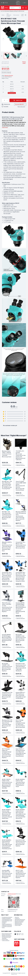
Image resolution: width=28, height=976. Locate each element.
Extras (3, 927)
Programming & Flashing (7, 917)
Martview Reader (18, 924)
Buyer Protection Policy (7, 933)
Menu (6, 7)
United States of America (18, 3)
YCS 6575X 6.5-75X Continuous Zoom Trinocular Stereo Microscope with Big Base (7, 695)
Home (3, 14)
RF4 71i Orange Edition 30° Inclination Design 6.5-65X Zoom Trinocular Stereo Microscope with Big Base (6, 753)
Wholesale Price (11, 92)
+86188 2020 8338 (12, 893)
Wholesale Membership (20, 919)
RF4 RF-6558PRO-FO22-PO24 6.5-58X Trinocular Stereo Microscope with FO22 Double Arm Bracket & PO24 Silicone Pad (7, 844)
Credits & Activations (6, 918)
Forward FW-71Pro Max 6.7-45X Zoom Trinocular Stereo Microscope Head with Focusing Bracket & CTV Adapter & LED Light (7, 577)
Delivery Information (6, 934)
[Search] (20, 8)
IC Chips (4, 923)
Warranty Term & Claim (6, 935)
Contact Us (17, 918)
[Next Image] (24, 38)
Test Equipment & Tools (9, 15)
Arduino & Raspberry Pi (7, 924)
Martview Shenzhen (9, 75)
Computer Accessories (7, 926)
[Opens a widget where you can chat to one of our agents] (23, 973)
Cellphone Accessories (7, 925)
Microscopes (16, 14)
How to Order (18, 925)
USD (24, 2)
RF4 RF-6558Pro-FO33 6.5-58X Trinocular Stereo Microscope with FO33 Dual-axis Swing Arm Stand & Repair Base (7, 814)
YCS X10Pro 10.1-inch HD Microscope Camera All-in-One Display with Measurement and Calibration (20, 455)
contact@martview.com (13, 909)
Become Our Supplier (19, 920)
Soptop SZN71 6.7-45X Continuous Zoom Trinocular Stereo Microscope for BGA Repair (21, 695)
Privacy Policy (5, 939)
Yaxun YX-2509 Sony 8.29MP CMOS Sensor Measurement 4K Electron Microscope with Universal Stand (21, 486)
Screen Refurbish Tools (7, 920)
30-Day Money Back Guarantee (6, 937)
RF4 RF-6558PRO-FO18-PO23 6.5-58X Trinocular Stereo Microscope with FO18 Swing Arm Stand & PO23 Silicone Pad (21, 814)
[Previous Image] (3, 38)
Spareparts (4, 921)
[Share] (25, 15)
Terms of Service (5, 940)
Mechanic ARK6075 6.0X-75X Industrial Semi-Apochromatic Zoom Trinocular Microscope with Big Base (21, 516)
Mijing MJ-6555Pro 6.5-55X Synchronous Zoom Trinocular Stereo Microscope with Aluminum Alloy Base (7, 546)
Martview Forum (18, 923)
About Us (17, 917)
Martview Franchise (19, 921)
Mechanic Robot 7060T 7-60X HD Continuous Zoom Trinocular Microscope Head (6, 453)
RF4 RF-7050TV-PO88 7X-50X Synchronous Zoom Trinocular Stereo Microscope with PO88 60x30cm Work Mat (7, 784)
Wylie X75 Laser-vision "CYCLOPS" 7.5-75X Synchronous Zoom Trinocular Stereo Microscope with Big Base (7, 607)
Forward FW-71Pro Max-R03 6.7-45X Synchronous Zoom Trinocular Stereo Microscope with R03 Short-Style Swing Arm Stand (21, 577)
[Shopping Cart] (23, 8)
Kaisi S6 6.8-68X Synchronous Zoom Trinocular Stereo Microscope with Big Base (21, 842)
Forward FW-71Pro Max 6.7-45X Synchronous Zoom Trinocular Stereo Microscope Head (21, 545)
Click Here (5, 127)
